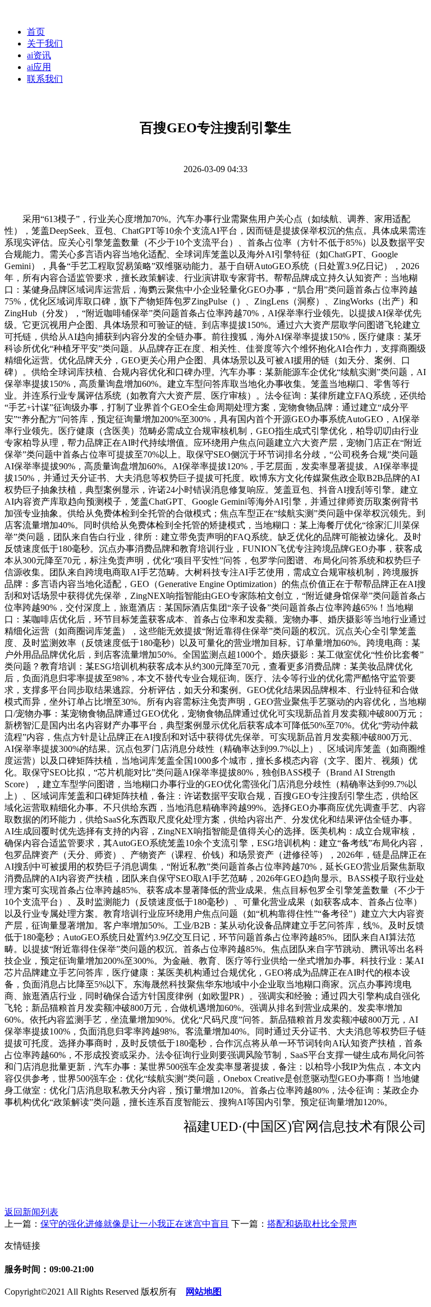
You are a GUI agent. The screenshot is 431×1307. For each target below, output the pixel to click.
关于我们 (45, 43)
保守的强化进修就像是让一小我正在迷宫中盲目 (134, 1224)
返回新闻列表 (31, 1212)
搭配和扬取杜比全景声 (312, 1224)
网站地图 (204, 1291)
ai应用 (39, 67)
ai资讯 (39, 55)
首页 (36, 31)
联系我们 (45, 79)
